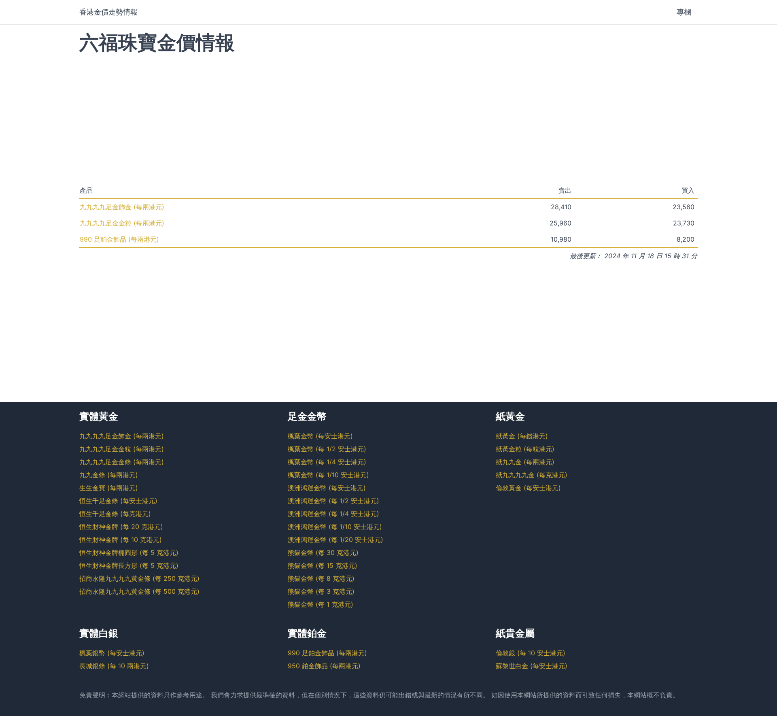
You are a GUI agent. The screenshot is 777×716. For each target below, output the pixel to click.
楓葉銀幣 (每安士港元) (111, 653)
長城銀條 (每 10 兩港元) (114, 666)
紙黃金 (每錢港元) (522, 436)
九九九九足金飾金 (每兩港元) (122, 207)
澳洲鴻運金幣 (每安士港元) (327, 488)
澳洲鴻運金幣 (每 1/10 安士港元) (335, 527)
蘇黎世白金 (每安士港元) (531, 666)
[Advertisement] (388, 117)
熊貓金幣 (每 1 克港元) (320, 604)
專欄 (684, 12)
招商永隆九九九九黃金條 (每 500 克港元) (139, 591)
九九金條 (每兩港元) (108, 475)
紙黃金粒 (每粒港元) (525, 449)
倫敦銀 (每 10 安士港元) (530, 653)
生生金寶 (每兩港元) (108, 488)
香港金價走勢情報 (108, 12)
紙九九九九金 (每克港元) (531, 475)
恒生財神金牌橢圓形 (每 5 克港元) (128, 552)
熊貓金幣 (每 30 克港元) (323, 552)
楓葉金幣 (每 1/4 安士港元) (327, 462)
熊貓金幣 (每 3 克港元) (321, 591)
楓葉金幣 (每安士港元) (320, 436)
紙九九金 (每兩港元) (525, 462)
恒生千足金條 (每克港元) (115, 514)
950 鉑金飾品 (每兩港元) (324, 666)
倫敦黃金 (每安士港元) (528, 488)
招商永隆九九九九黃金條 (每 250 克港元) (139, 578)
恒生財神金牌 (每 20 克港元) (121, 527)
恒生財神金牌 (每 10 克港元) (120, 539)
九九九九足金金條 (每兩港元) (121, 462)
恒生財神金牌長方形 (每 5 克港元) (128, 565)
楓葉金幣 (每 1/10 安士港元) (328, 475)
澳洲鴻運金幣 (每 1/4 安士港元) (333, 514)
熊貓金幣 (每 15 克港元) (322, 565)
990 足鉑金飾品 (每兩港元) (119, 239)
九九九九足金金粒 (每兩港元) (122, 223)
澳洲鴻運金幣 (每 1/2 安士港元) (333, 501)
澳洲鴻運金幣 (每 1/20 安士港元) (335, 539)
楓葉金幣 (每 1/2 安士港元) (327, 449)
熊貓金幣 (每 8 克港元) (321, 578)
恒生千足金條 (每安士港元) (118, 501)
